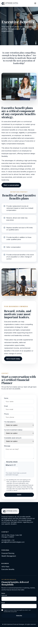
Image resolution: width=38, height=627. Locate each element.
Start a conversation (11, 185)
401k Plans (5, 567)
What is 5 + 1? (11, 465)
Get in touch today (13, 359)
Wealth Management (8, 556)
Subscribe (19, 615)
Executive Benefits (7, 569)
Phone (6, 414)
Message (7, 446)
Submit (19, 494)
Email (6, 406)
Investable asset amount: (12, 438)
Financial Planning (7, 553)
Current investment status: (13, 430)
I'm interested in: (10, 422)
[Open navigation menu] (35, 3)
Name (6, 398)
